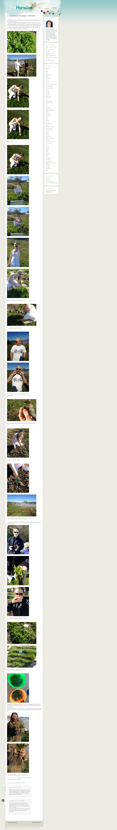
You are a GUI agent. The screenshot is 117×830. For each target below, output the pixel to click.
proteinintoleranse (49, 143)
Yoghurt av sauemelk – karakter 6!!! (51, 47)
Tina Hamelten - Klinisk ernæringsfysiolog (59, 8)
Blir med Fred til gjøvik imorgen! (51, 57)
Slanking (47, 149)
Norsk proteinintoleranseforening (51, 182)
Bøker (47, 71)
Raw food (47, 148)
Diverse (47, 76)
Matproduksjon (48, 113)
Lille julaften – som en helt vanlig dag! (50, 53)
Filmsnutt (47, 81)
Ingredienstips (48, 97)
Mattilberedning (48, 115)
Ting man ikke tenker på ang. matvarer (51, 163)
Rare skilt (47, 146)
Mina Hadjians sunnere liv (50, 126)
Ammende (47, 68)
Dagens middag (48, 74)
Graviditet (47, 91)
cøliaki (47, 73)
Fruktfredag (48, 51)
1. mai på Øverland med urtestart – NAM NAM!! (21, 16)
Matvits (47, 116)
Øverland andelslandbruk (50, 138)
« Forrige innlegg (12, 822)
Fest (46, 79)
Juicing (47, 99)
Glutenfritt (47, 89)
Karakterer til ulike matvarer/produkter (49, 102)
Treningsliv (48, 165)
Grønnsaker (48, 92)
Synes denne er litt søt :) (50, 60)
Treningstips (48, 167)
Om (39, 8)
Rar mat (47, 144)
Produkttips (48, 139)
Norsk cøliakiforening (49, 181)
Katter (47, 103)
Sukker (47, 156)
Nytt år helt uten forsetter (50, 49)
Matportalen (48, 179)
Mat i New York (48, 108)
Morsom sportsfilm (49, 128)
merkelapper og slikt (49, 123)
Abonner (54, 8)
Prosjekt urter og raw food (50, 141)
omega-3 (47, 131)
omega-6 (47, 133)
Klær (46, 105)
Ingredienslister (48, 96)
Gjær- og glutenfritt (49, 86)
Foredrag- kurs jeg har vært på (51, 84)
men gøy (47, 121)
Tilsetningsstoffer (49, 161)
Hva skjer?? (48, 58)
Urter (19, 779)
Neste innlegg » (36, 822)
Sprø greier (48, 154)
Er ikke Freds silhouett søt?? (51, 55)
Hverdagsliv (48, 94)
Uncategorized (48, 168)
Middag (47, 125)
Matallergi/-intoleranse (50, 110)
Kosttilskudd (48, 107)
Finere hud (47, 83)
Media (47, 118)
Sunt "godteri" (48, 157)
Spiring (47, 151)
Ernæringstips (48, 78)
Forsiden (47, 8)
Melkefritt (47, 120)
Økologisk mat (21, 777)
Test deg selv (48, 159)
